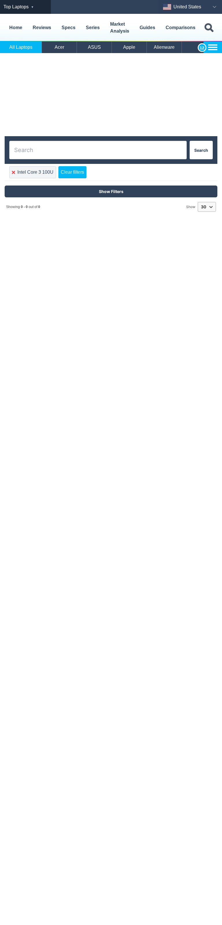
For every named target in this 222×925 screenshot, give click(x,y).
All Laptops (20, 47)
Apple (129, 47)
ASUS (94, 47)
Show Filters (111, 191)
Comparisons (180, 27)
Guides (147, 27)
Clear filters (72, 172)
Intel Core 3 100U (35, 172)
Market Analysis (119, 27)
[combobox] (111, 150)
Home (15, 27)
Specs (68, 27)
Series (93, 27)
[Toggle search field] (209, 28)
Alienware (164, 47)
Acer (59, 47)
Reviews (42, 27)
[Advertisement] (111, 95)
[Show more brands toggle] (213, 47)
